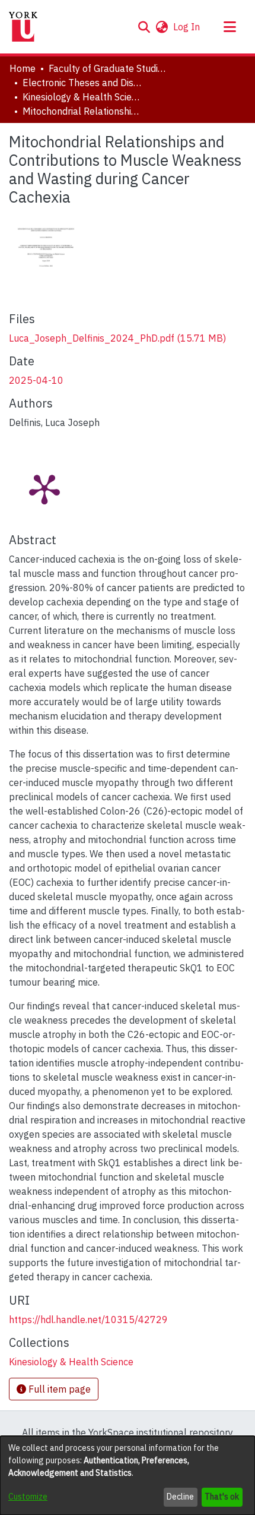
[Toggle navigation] (229, 26)
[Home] (23, 27)
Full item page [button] (58, 1389)
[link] (117, 338)
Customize (27, 1496)
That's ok (222, 1496)
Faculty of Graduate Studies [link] (108, 68)
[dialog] (127, 1475)
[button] (143, 27)
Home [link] (22, 68)
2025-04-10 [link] (36, 380)
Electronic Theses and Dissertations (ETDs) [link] (82, 83)
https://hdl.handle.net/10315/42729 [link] (88, 1319)
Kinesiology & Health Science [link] (82, 97)
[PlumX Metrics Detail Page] (44, 488)
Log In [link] (187, 27)
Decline (180, 1496)
